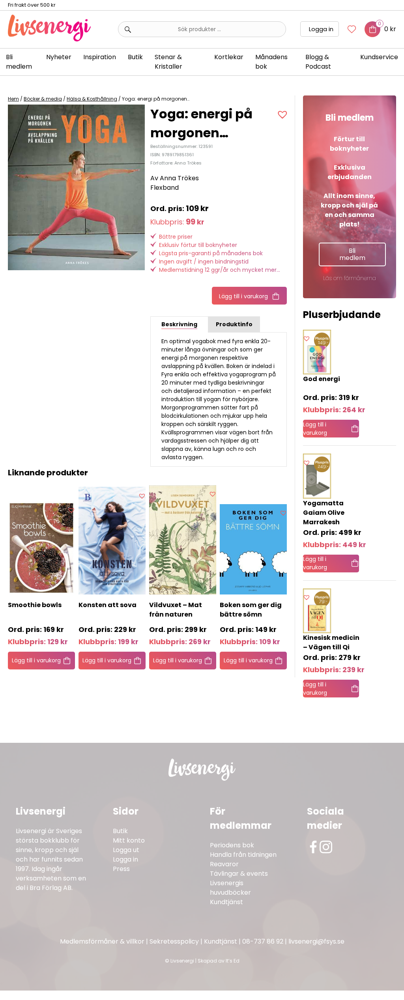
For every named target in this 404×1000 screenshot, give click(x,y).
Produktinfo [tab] (234, 324)
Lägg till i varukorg (243, 296)
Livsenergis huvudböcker (230, 888)
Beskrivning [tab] (179, 324)
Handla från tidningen (243, 854)
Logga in (321, 29)
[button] (283, 114)
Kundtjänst (226, 902)
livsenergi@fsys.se (316, 941)
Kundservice (379, 57)
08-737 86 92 (262, 941)
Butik (120, 831)
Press (121, 868)
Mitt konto (129, 840)
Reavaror (224, 864)
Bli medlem (19, 61)
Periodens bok (232, 845)
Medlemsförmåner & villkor (102, 941)
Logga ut (126, 849)
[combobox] (202, 29)
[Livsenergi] (49, 39)
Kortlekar (228, 57)
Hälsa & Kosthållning (92, 98)
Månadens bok (271, 61)
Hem (13, 98)
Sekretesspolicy (174, 941)
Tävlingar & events (239, 873)
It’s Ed (232, 960)
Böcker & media (43, 98)
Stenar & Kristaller (168, 61)
